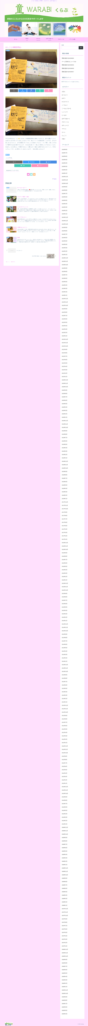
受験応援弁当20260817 (68, 71)
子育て (8, 154)
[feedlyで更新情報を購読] (31, 174)
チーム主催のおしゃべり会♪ (69, 61)
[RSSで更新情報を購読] (34, 174)
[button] (48, 90)
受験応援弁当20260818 (68, 68)
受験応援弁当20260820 (68, 58)
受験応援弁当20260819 (68, 65)
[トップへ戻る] (86, 1024)
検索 (63, 45)
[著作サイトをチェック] (28, 174)
